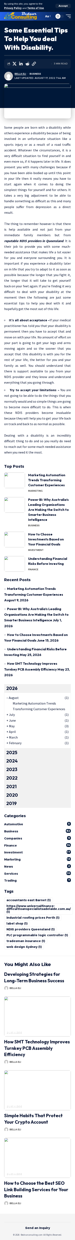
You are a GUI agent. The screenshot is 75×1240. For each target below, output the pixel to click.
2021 (11, 786)
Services (37, 874)
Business (35, 73)
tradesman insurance (25, 941)
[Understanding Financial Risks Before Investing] (14, 564)
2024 (12, 761)
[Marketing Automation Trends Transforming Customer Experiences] (14, 480)
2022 (12, 778)
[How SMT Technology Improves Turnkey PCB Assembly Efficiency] (37, 1016)
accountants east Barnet (28, 900)
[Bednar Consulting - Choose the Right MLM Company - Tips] (20, 16)
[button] (63, 6)
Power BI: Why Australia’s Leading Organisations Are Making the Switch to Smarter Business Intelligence (48, 510)
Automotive (37, 824)
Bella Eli (20, 73)
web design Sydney (24, 947)
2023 (11, 769)
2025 (11, 752)
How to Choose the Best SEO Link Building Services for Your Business (36, 1189)
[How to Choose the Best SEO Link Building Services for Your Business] (37, 1158)
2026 (12, 688)
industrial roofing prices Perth (32, 918)
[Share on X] (14, 63)
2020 (12, 795)
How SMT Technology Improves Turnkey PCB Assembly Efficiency (37, 1048)
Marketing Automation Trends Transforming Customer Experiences (46, 480)
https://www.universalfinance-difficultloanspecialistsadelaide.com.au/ (38, 909)
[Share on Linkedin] (21, 63)
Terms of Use (35, 8)
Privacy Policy (13, 8)
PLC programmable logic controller (37, 935)
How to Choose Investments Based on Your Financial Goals (46, 539)
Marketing (35, 490)
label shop (17, 923)
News (37, 866)
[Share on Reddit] (27, 63)
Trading (37, 880)
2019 (11, 803)
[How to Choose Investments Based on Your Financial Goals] (14, 539)
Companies (37, 838)
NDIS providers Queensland (30, 929)
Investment (36, 550)
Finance (33, 569)
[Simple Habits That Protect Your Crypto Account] (37, 1090)
